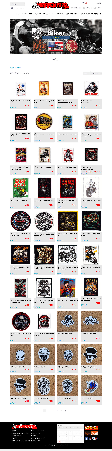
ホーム (13, 14)
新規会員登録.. (77, 8)
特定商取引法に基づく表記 (20, 433)
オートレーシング (21, 14)
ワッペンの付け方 (38, 433)
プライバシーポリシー (39, 431)
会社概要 (15, 431)
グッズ (88, 14)
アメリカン (46, 14)
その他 (83, 14)
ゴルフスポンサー (75, 14)
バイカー (53, 14)
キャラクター (38, 14)
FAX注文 (15, 438)
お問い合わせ (17, 436)
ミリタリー (30, 14)
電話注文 (35, 436)
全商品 (12, 67)
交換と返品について (38, 438)
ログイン (98, 8)
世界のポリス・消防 (63, 14)
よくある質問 (36, 440)
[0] (83, 3)
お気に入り (89, 8)
